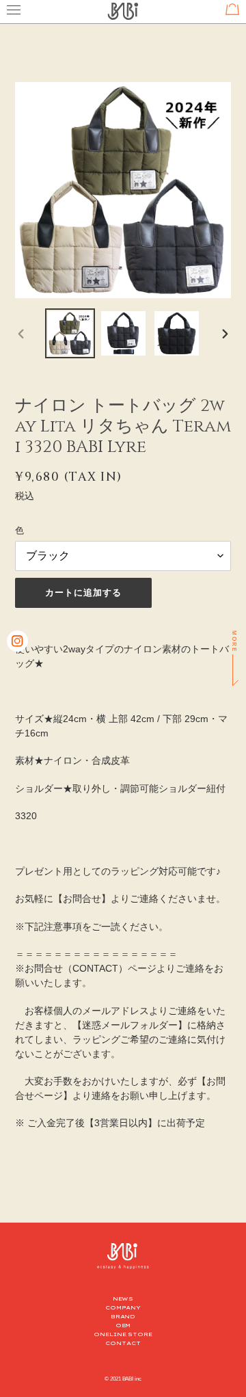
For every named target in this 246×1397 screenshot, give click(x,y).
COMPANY (123, 1307)
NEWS (123, 1298)
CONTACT (123, 1343)
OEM (123, 1325)
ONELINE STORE (123, 1334)
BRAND (123, 1316)
